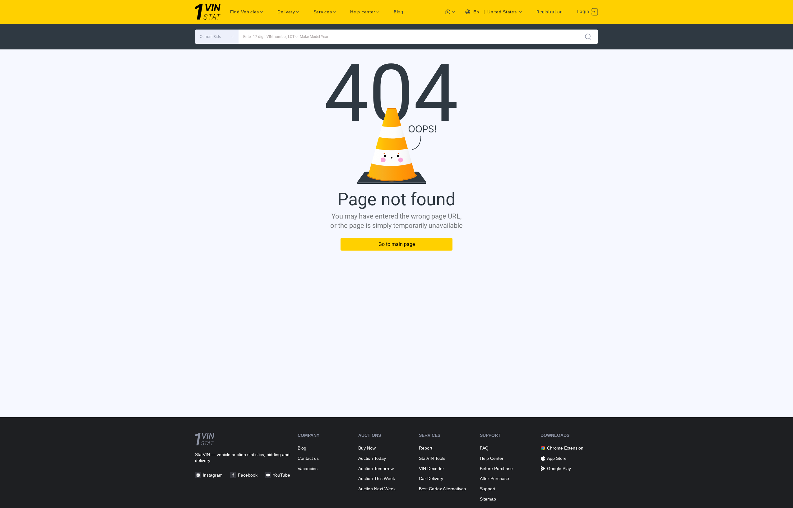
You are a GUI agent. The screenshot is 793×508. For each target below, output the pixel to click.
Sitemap (488, 498)
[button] (217, 37)
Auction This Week (376, 478)
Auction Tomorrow (376, 468)
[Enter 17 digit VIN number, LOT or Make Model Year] (588, 36)
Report (425, 448)
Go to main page (396, 244)
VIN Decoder (431, 468)
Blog (398, 11)
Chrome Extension (565, 448)
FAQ (484, 448)
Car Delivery (431, 478)
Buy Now (367, 448)
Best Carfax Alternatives (442, 488)
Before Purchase (496, 468)
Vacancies (308, 468)
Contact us (308, 458)
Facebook (247, 475)
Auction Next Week (377, 488)
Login (583, 11)
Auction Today (372, 458)
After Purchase (494, 478)
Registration (549, 11)
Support (487, 488)
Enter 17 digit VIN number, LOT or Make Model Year (285, 37)
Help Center (491, 458)
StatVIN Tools (432, 458)
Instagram (213, 475)
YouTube (281, 475)
